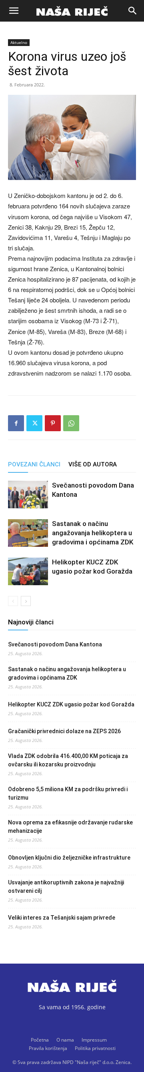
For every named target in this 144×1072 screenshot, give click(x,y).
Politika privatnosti (95, 1048)
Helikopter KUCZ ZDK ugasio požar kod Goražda (71, 704)
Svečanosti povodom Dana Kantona (55, 644)
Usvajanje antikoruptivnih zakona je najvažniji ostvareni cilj (66, 886)
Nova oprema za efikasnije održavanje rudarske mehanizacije (70, 826)
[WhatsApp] (71, 423)
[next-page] (26, 601)
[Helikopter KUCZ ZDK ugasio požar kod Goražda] (28, 571)
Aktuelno (18, 42)
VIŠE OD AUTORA (92, 464)
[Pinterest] (53, 423)
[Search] (133, 11)
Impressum (94, 1039)
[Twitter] (34, 423)
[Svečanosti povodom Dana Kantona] (28, 494)
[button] (13, 11)
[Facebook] (16, 423)
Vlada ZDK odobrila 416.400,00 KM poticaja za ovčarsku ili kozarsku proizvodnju (68, 760)
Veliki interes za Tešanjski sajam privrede (61, 917)
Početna (40, 1039)
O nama (65, 1039)
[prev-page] (13, 601)
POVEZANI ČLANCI (34, 464)
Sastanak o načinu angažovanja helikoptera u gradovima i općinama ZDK (92, 533)
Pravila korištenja (48, 1048)
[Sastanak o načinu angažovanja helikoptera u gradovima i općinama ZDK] (28, 533)
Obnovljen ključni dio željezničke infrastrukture (69, 857)
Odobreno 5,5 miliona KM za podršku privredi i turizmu (68, 793)
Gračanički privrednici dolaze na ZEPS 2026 (64, 731)
